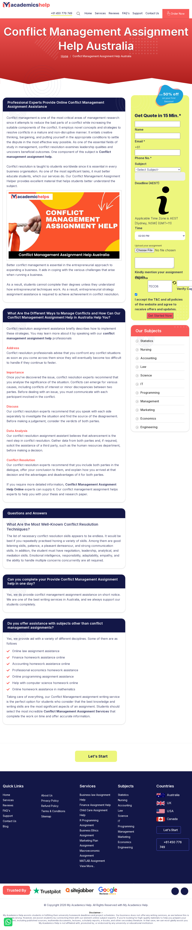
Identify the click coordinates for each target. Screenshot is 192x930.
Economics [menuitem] (124, 842)
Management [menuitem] (126, 831)
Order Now (177, 13)
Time (138, 228)
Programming (150, 392)
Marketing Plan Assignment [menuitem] (89, 843)
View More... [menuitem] (87, 866)
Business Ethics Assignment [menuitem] (89, 833)
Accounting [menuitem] (125, 805)
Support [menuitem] (8, 815)
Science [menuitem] (123, 815)
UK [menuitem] (169, 803)
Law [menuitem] (120, 810)
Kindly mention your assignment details (159, 274)
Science (146, 375)
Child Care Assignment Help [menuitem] (93, 813)
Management (149, 401)
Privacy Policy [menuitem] (50, 800)
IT (141, 384)
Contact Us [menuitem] (9, 821)
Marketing (147, 410)
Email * (140, 141)
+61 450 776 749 (61, 13)
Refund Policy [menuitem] (49, 805)
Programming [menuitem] (126, 826)
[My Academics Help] (26, 4)
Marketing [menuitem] (124, 836)
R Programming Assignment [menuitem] (89, 823)
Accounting (148, 358)
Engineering (149, 427)
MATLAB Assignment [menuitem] (92, 860)
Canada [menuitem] (172, 819)
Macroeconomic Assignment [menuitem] (90, 853)
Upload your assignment (148, 245)
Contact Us (152, 13)
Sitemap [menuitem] (46, 816)
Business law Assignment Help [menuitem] (95, 797)
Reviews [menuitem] (8, 805)
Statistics (146, 341)
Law (143, 367)
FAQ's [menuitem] (6, 810)
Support (137, 13)
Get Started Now (160, 315)
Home (88, 13)
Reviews (114, 13)
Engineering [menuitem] (125, 847)
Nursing (145, 349)
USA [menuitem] (170, 811)
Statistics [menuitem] (123, 794)
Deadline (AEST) (147, 183)
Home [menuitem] (6, 794)
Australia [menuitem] (173, 795)
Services (100, 13)
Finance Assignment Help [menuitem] (95, 805)
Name (139, 129)
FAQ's (126, 13)
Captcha (141, 278)
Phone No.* (143, 158)
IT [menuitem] (119, 821)
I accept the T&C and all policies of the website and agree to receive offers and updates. (159, 304)
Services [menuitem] (8, 800)
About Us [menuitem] (46, 795)
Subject (140, 164)
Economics (148, 418)
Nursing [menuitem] (122, 800)
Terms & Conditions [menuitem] (53, 811)
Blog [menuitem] (5, 826)
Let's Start (97, 756)
